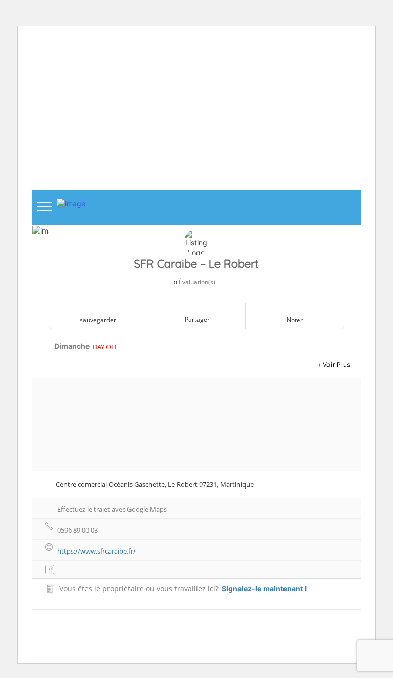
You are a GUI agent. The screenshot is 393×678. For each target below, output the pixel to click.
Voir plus (337, 364)
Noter (295, 319)
